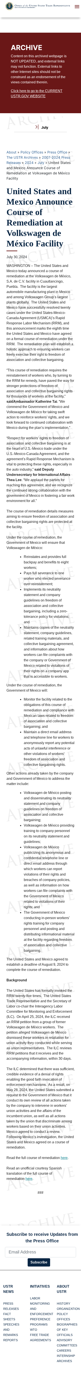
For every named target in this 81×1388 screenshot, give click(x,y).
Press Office (57, 152)
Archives (64, 1361)
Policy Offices (32, 152)
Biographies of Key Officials (67, 1330)
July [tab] (44, 127)
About (11, 152)
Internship (66, 1356)
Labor (35, 1298)
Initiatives (40, 1286)
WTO (33, 1329)
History (63, 1303)
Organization (68, 1309)
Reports (10, 1340)
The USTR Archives (22, 157)
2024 (29, 162)
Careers (64, 1350)
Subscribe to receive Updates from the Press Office (42, 1237)
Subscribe (38, 1262)
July (41, 162)
